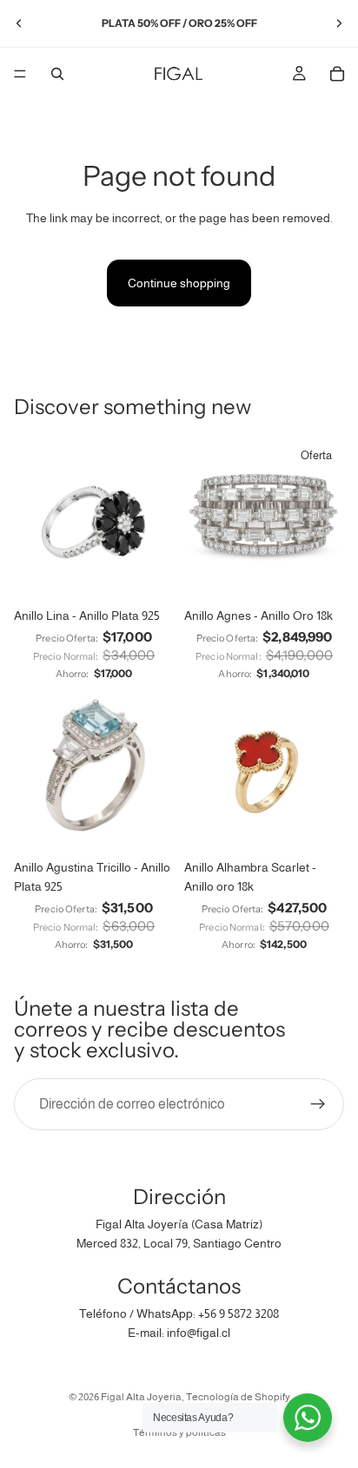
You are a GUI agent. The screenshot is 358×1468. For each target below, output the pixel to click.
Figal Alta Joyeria (141, 1397)
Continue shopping (179, 283)
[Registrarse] (318, 1104)
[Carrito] (337, 74)
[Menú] (20, 74)
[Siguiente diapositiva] (339, 23)
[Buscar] (57, 74)
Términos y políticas (179, 1432)
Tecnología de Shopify (238, 1397)
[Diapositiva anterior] (19, 23)
